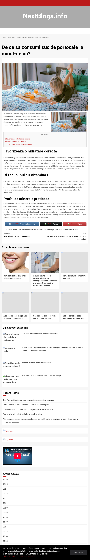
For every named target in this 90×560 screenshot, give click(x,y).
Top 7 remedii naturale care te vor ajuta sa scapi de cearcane (28, 400)
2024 (5, 489)
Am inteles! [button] (78, 552)
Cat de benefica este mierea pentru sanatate (74, 302)
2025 (5, 484)
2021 (5, 503)
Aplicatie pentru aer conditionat (17, 235)
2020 (5, 508)
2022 (5, 498)
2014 (5, 536)
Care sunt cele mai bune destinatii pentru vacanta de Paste (28, 410)
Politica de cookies (28, 557)
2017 (5, 522)
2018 (5, 517)
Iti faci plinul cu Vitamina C (16, 142)
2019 (5, 513)
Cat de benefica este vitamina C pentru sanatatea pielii (26, 405)
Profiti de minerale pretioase (20, 144)
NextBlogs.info (45, 16)
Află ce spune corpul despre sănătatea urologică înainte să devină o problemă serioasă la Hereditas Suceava (45, 262)
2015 (5, 532)
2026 (5, 479)
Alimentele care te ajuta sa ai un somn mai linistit (15, 302)
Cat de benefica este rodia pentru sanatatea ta (45, 302)
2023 (5, 494)
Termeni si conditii (10, 557)
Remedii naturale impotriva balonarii (74, 262)
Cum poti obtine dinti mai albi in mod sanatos (15, 262)
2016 (5, 527)
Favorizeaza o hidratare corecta (17, 139)
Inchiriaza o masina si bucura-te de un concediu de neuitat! (66, 236)
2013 (5, 541)
